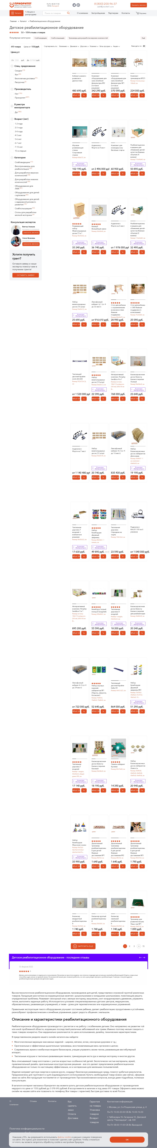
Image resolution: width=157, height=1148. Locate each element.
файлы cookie (64, 1137)
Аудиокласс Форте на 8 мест (98, 146)
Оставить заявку (25, 275)
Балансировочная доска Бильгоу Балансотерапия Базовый (99, 765)
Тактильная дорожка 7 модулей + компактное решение (77, 532)
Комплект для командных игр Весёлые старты (117, 147)
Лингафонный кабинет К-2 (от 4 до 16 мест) (118, 450)
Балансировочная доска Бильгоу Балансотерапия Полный (137, 378)
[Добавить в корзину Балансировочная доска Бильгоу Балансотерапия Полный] (142, 399)
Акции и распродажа (30, 13)
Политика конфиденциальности (27, 1128)
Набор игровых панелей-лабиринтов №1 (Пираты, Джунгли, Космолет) (99, 690)
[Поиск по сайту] (68, 13)
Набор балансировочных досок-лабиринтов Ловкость (137, 764)
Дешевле (74, 46)
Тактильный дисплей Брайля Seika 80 (117, 685)
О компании (82, 13)
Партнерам (113, 13)
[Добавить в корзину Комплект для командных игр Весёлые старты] (123, 173)
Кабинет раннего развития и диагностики (79, 78)
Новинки (93, 46)
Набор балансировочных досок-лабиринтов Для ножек (137, 452)
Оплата (72, 1114)
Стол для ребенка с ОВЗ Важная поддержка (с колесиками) (137, 308)
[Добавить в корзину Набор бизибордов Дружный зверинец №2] (142, 711)
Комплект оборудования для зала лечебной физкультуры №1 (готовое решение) (118, 82)
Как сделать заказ (72, 1105)
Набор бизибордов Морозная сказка (79, 842)
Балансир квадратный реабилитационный (79, 920)
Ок (127, 1139)
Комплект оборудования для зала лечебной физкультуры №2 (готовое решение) (99, 82)
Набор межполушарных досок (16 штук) (79, 304)
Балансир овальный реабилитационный (118, 920)
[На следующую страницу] (139, 946)
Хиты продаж (105, 46)
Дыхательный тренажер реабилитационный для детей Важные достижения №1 (99, 849)
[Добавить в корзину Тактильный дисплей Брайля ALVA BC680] (84, 399)
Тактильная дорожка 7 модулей (76, 766)
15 (143, 946)
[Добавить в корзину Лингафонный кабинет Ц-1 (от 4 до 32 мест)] (103, 324)
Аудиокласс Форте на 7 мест (79, 450)
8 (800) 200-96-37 (105, 3)
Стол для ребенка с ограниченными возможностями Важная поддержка (118, 310)
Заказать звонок (139, 5)
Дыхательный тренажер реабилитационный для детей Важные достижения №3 (137, 849)
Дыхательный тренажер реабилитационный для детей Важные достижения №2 (118, 849)
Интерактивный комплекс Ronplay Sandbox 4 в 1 (118, 376)
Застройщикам (98, 13)
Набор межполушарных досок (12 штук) (98, 450)
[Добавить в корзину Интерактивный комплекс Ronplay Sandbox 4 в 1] (123, 399)
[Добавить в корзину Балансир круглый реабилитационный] (103, 934)
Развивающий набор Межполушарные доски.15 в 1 (79, 229)
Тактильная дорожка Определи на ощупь (116, 531)
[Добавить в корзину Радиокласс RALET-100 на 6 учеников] (142, 556)
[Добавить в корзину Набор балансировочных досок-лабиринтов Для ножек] (142, 477)
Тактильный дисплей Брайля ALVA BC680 (78, 376)
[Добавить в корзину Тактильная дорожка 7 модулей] (84, 790)
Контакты (126, 13)
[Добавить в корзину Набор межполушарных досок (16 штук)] (84, 324)
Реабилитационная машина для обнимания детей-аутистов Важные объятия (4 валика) (137, 151)
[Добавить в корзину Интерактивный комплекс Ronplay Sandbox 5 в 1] (84, 633)
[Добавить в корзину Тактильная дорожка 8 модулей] (123, 633)
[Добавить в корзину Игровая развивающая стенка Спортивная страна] (84, 173)
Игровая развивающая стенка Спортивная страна (77, 150)
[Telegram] (74, 5)
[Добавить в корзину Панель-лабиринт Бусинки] (123, 790)
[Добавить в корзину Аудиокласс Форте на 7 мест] (84, 477)
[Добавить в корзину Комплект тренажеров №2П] (142, 95)
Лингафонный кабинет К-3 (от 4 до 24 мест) (79, 685)
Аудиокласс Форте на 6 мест (118, 224)
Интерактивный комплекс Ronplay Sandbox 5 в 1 (79, 608)
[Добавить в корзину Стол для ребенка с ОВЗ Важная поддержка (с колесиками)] (142, 324)
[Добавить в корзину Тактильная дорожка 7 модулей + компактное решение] (84, 556)
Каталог (18, 13)
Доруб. (33, 60)
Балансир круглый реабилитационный (99, 918)
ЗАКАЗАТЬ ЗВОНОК (31, 233)
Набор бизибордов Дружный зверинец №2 (135, 686)
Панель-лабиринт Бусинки (118, 765)
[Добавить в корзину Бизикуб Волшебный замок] (103, 252)
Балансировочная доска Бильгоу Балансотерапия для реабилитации (137, 610)
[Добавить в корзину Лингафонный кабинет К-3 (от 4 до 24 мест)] (84, 711)
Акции (115, 46)
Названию (63, 46)
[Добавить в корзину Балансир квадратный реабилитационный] (84, 934)
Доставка (73, 1118)
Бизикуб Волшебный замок (99, 227)
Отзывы (33, 1101)
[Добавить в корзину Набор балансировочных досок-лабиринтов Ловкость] (142, 790)
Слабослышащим (57, 38)
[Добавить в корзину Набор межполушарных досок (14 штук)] (103, 399)
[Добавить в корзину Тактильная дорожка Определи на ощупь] (123, 556)
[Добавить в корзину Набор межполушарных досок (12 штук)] (103, 477)
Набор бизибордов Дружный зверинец (96, 533)
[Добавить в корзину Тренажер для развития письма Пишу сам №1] (142, 934)
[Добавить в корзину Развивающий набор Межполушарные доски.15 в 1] (84, 252)
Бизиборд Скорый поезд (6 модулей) (99, 610)
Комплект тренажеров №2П (137, 77)
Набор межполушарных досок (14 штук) (98, 379)
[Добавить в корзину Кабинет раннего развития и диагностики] (84, 95)
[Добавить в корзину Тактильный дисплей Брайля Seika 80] (123, 711)
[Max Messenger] (78, 5)
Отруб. (17, 60)
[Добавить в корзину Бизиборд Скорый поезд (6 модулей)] (103, 633)
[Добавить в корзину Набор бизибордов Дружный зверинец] (103, 556)
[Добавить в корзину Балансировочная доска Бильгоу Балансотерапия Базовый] (103, 790)
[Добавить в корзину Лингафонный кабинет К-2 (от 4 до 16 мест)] (123, 477)
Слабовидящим (41, 38)
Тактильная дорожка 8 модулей (115, 611)
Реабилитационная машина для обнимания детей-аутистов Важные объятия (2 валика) (137, 229)
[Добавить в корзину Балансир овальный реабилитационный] (123, 934)
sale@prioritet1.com (105, 6)
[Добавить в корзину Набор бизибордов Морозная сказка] (84, 866)
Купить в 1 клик (76, 95)
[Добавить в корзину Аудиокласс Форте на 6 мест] (123, 252)
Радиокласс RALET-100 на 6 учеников (136, 529)
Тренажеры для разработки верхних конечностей (88, 38)
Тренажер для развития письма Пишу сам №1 (137, 921)
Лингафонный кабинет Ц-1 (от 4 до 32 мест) (99, 304)
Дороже (83, 46)
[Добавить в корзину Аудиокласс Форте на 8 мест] (103, 173)
